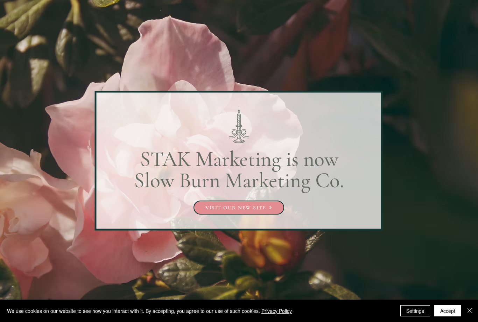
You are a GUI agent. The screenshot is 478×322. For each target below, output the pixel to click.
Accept (447, 310)
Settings (415, 310)
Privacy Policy (276, 310)
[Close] (469, 310)
